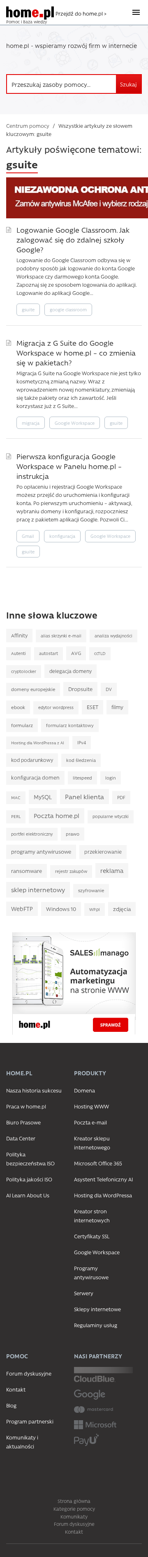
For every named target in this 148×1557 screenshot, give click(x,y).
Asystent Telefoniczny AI (103, 1179)
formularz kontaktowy (70, 725)
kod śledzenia (81, 760)
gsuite (28, 309)
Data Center (20, 1138)
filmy (117, 706)
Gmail (28, 536)
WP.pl (94, 909)
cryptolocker (23, 671)
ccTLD (100, 653)
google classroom (68, 309)
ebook (18, 707)
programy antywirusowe (41, 851)
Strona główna (74, 1501)
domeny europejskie (33, 689)
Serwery (83, 1293)
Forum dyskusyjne (28, 1373)
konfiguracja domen (35, 777)
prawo (72, 834)
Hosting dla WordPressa (103, 1195)
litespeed (82, 778)
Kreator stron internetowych (92, 1216)
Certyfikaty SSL (91, 1236)
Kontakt (15, 1389)
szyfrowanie (91, 890)
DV (109, 689)
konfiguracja (62, 536)
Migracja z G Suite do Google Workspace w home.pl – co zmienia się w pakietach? (76, 352)
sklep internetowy (38, 889)
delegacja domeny (70, 671)
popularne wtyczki (110, 816)
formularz (22, 725)
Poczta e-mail (90, 1122)
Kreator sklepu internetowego (92, 1143)
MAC (16, 797)
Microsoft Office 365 (98, 1163)
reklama (111, 870)
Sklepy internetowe (97, 1308)
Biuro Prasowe (23, 1122)
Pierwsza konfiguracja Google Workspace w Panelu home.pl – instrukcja (69, 465)
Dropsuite (80, 688)
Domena (84, 1090)
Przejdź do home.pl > (81, 13)
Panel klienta (84, 796)
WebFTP (22, 908)
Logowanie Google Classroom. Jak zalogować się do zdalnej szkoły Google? (73, 239)
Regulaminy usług (95, 1324)
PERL (16, 816)
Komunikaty (74, 1516)
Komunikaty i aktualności (22, 1442)
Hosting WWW (91, 1106)
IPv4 (81, 742)
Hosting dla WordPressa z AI (37, 742)
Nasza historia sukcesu (34, 1090)
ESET (92, 706)
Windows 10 (61, 908)
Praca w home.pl (26, 1106)
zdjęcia (122, 908)
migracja (30, 423)
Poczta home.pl (56, 815)
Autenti (18, 653)
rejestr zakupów (71, 871)
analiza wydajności (113, 636)
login (110, 778)
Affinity (19, 635)
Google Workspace (75, 423)
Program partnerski (29, 1421)
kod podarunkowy (32, 760)
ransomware (26, 870)
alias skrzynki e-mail (61, 636)
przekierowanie (103, 851)
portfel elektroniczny (32, 834)
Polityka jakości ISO (29, 1179)
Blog (11, 1405)
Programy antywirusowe (91, 1273)
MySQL (43, 797)
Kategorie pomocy (74, 1508)
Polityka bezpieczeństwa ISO (30, 1159)
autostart (48, 653)
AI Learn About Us (27, 1195)
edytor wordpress (56, 707)
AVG (76, 653)
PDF (121, 797)
